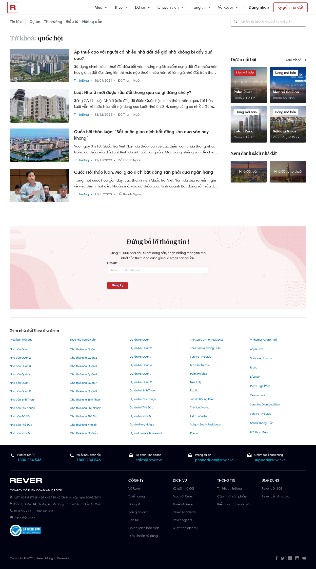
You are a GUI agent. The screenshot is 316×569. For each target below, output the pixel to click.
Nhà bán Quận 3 (20, 366)
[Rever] (66, 480)
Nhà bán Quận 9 (20, 391)
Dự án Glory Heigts (142, 424)
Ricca (253, 367)
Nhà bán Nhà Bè (20, 433)
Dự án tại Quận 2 (141, 348)
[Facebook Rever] (276, 558)
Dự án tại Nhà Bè (140, 416)
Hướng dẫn (92, 21)
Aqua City (256, 349)
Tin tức (16, 21)
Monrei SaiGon (286, 91)
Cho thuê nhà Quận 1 (83, 349)
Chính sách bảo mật (143, 528)
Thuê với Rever (183, 504)
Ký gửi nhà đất (290, 7)
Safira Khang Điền (261, 423)
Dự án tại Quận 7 (141, 374)
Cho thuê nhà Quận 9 (83, 391)
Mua (98, 7)
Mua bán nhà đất (21, 340)
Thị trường (53, 21)
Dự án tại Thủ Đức (141, 407)
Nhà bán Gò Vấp (20, 416)
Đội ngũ (134, 504)
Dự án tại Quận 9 (141, 382)
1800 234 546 (29, 460)
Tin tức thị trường (229, 488)
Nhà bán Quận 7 (20, 383)
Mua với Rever (183, 496)
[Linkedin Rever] (290, 558)
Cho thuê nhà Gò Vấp (84, 433)
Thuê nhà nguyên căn (83, 340)
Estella (194, 390)
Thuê (119, 7)
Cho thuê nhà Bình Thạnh (85, 400)
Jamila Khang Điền (202, 399)
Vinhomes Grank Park (263, 340)
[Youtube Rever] (304, 558)
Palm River (243, 91)
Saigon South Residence (205, 424)
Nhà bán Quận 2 (20, 358)
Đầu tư (72, 21)
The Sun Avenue (199, 407)
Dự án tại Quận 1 (141, 340)
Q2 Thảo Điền (259, 432)
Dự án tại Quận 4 (141, 365)
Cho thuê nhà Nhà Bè (83, 425)
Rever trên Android (275, 496)
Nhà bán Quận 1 (20, 349)
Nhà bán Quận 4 (20, 374)
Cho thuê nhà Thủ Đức (84, 416)
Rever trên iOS (272, 488)
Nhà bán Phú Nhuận (22, 408)
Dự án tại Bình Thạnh (143, 390)
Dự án (140, 7)
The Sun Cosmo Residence (206, 340)
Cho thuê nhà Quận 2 (83, 358)
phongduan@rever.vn (214, 460)
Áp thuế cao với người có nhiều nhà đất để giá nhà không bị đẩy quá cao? (143, 55)
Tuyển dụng (136, 496)
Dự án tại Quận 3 (141, 357)
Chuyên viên (168, 7)
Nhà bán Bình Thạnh (22, 400)
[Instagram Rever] (297, 558)
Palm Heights (198, 374)
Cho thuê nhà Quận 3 (83, 366)
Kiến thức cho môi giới (233, 504)
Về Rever (225, 7)
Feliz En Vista (198, 416)
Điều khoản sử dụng (143, 535)
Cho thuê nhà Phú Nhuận (85, 408)
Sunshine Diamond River (265, 404)
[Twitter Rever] (283, 558)
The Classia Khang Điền (205, 348)
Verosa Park (257, 395)
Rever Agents (182, 520)
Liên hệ (133, 520)
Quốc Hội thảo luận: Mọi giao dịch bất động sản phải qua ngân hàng (143, 172)
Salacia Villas (284, 131)
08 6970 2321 (23, 511)
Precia (194, 433)
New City (195, 382)
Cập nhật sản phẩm (232, 496)
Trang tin (198, 7)
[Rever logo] (12, 7)
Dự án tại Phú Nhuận (143, 399)
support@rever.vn (270, 460)
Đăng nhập (259, 7)
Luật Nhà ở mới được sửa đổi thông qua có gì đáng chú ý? (132, 92)
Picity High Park (260, 386)
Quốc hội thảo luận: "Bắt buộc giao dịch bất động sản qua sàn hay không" (141, 135)
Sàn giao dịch (138, 512)
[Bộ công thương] (25, 531)
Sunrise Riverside (200, 357)
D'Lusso (255, 377)
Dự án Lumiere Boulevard (146, 433)
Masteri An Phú (199, 365)
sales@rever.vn (149, 460)
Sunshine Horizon (261, 358)
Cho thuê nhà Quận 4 (83, 374)
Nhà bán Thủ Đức (21, 425)
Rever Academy (184, 512)
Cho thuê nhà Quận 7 (83, 383)
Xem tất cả (293, 60)
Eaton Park (243, 131)
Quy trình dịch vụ (185, 528)
